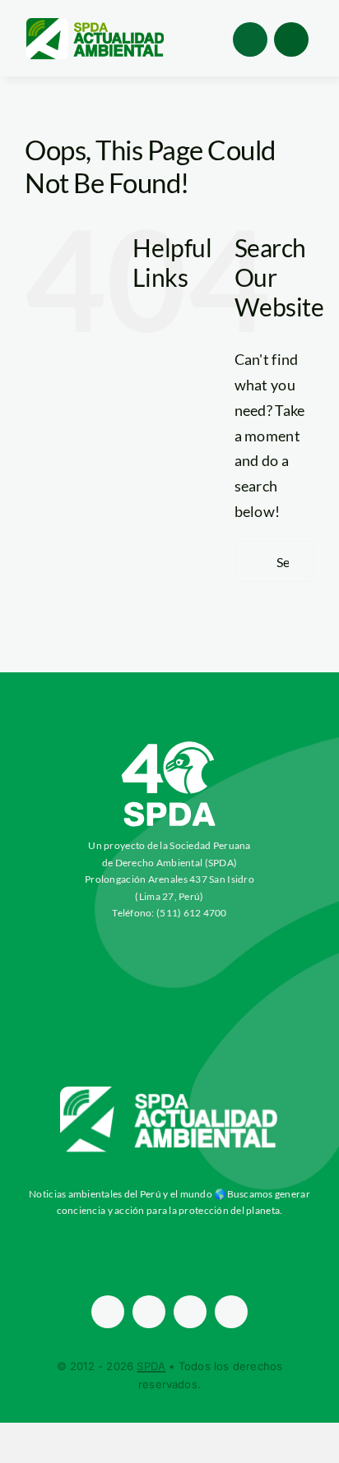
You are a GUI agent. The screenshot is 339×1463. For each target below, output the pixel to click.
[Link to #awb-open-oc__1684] (291, 39)
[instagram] (190, 1311)
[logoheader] (94, 24)
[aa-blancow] (169, 1092)
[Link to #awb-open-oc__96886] (250, 39)
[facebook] (107, 1311)
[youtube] (231, 1311)
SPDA (151, 1366)
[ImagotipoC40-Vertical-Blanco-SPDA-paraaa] (169, 745)
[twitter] (148, 1311)
